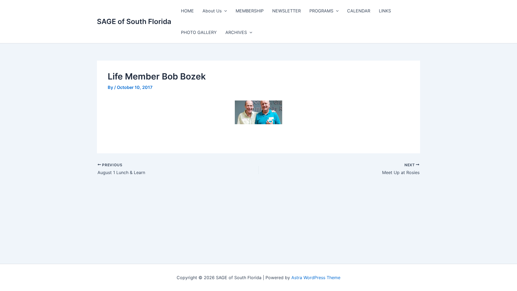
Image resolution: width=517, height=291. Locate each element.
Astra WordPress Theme (315, 277)
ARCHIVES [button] (236, 32)
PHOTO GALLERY (199, 32)
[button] (224, 11)
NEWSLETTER (286, 10)
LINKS (385, 10)
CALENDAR (358, 10)
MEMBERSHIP (250, 10)
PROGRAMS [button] (321, 10)
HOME (187, 10)
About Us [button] (212, 10)
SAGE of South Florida (134, 21)
